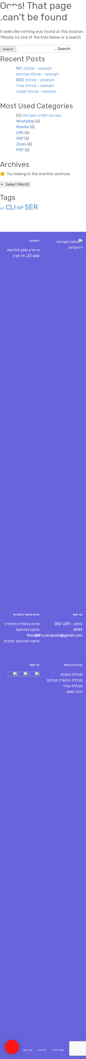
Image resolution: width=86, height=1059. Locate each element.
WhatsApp (25, 121)
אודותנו (42, 1050)
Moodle (22, 127)
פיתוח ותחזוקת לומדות (21, 641)
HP (20, 208)
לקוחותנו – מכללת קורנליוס (37, 74)
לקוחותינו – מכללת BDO (35, 80)
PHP (20, 150)
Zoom (21, 144)
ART (2, 208)
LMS (20, 132)
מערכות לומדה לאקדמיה (41, 115)
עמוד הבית (58, 1050)
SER (31, 207)
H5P (19, 138)
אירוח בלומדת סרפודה (22, 624)
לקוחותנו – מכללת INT (34, 68)
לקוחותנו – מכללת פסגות (36, 91)
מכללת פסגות (71, 674)
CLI (11, 207)
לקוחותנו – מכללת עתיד (35, 85)
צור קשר (27, 1050)
